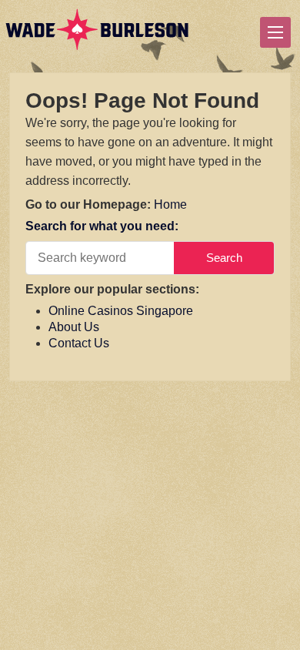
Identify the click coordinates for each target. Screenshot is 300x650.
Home (170, 204)
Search (224, 257)
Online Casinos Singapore (120, 310)
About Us (73, 326)
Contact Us (78, 343)
